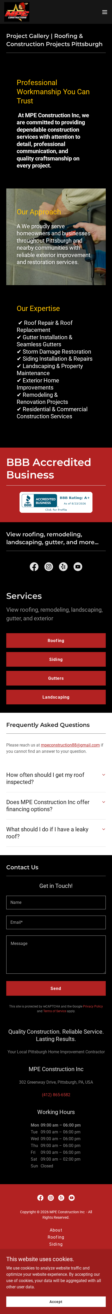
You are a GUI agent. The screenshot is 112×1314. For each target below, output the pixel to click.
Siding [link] (56, 1244)
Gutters (56, 678)
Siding (56, 659)
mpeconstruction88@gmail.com (70, 745)
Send (56, 988)
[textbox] (56, 902)
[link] (16, 12)
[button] (104, 12)
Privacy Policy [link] (93, 1006)
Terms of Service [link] (54, 1011)
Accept (55, 1301)
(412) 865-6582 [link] (56, 1094)
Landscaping (55, 697)
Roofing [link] (56, 1237)
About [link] (56, 1230)
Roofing (56, 640)
